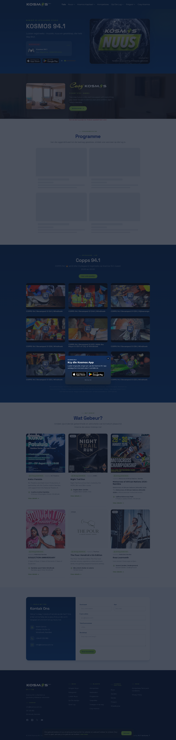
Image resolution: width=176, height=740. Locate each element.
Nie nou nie (88, 380)
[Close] (108, 358)
